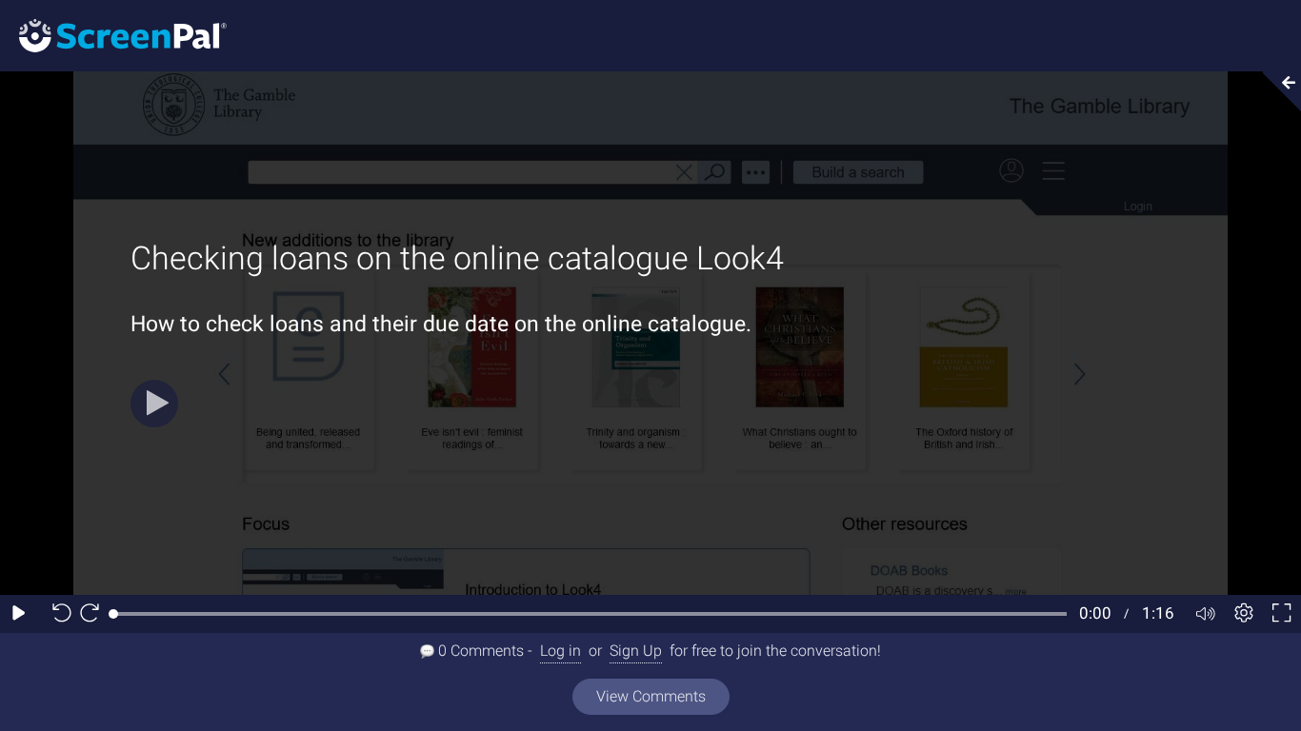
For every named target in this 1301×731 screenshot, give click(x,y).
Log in (560, 651)
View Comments (651, 696)
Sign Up (636, 651)
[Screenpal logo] (113, 35)
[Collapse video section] (1276, 91)
